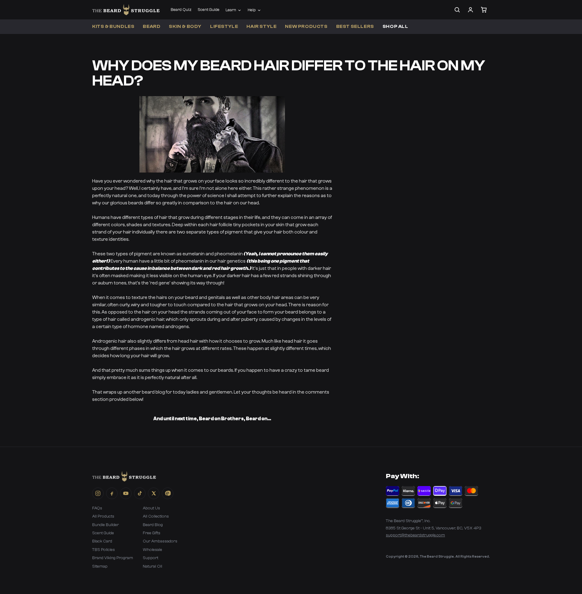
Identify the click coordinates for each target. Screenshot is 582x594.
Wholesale (152, 549)
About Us (151, 508)
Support (150, 557)
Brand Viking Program (112, 557)
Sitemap (100, 566)
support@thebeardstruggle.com (415, 535)
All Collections (156, 516)
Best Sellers (355, 26)
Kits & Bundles (113, 26)
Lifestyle (224, 26)
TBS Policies (103, 549)
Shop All (395, 26)
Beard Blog (153, 524)
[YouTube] (126, 493)
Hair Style (261, 26)
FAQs (97, 508)
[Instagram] (98, 493)
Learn (231, 10)
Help (252, 10)
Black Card (102, 541)
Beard (151, 26)
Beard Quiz (181, 9)
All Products (103, 516)
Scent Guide (208, 9)
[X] (153, 493)
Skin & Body (185, 26)
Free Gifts (151, 533)
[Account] (470, 10)
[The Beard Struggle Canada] (126, 9)
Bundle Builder (105, 524)
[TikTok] (140, 493)
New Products (306, 26)
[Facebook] (112, 493)
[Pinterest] (167, 493)
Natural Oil (152, 566)
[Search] (457, 10)
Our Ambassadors (160, 541)
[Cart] (484, 10)
